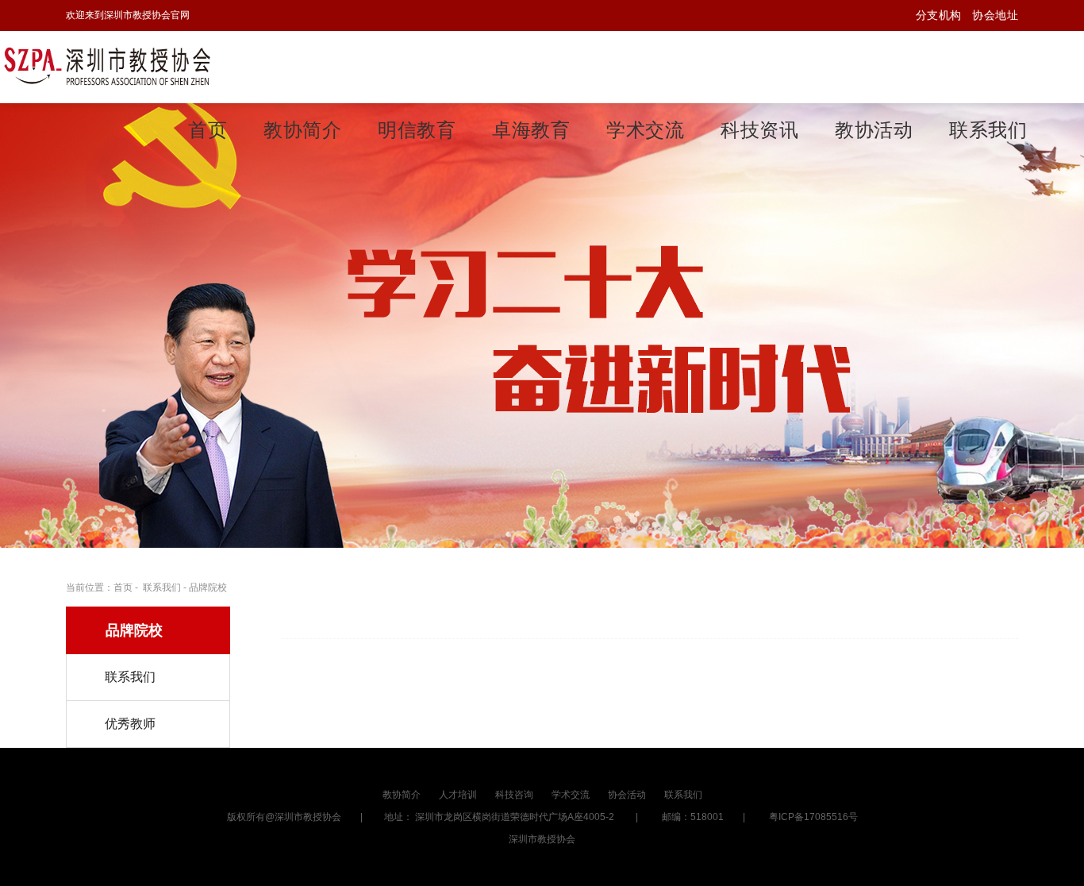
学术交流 (645, 130)
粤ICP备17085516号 (813, 816)
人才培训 (458, 794)
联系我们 (988, 130)
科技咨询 (514, 794)
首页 (207, 130)
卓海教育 (531, 130)
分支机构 (939, 15)
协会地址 (995, 15)
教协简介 (302, 130)
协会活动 (627, 794)
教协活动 (874, 130)
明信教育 (417, 130)
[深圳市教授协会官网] (107, 67)
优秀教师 (130, 723)
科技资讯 (759, 130)
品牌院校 (208, 587)
